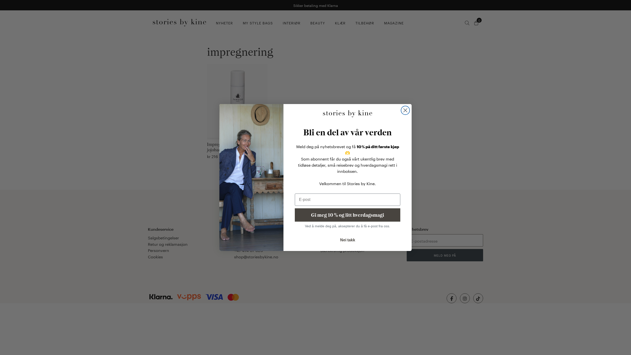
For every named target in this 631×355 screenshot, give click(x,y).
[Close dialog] (405, 110)
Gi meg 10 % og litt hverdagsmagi (347, 215)
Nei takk (347, 240)
